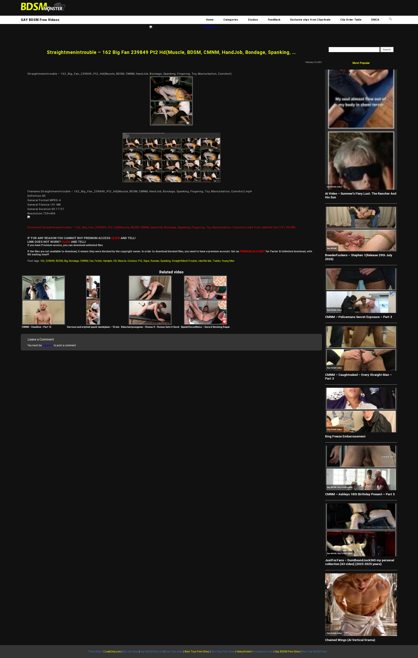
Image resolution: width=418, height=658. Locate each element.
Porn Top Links (173, 651)
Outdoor (132, 260)
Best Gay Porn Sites (222, 651)
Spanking (165, 260)
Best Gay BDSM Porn (314, 651)
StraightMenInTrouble (184, 260)
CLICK (115, 238)
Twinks (216, 260)
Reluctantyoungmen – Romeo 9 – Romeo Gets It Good (150, 327)
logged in (47, 345)
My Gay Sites (130, 651)
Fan (91, 260)
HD (115, 260)
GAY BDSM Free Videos (40, 20)
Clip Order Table (350, 19)
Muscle (122, 260)
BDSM (59, 260)
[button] (390, 20)
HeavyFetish (244, 651)
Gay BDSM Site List (151, 651)
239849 (50, 260)
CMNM (84, 260)
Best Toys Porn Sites (197, 651)
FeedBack (274, 19)
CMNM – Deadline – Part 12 (36, 327)
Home (210, 19)
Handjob (107, 260)
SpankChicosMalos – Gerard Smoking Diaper (205, 327)
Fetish (98, 260)
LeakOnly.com (113, 651)
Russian (155, 260)
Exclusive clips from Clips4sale (310, 19)
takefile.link (204, 260)
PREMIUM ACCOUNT (252, 251)
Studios (253, 19)
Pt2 (140, 260)
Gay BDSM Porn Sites (287, 651)
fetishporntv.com (263, 651)
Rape (146, 260)
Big (66, 260)
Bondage (74, 260)
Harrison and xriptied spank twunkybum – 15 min (93, 327)
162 (42, 260)
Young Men (228, 260)
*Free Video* (95, 651)
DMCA (375, 19)
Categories (230, 19)
